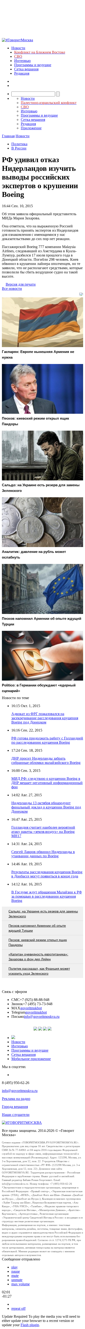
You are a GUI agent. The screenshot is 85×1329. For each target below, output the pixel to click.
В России (18, 148)
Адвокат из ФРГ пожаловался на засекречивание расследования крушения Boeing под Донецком (44, 718)
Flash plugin (30, 1325)
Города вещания (15, 1107)
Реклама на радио (16, 1099)
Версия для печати (21, 284)
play (14, 1267)
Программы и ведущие (32, 65)
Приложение (31, 128)
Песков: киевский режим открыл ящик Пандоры (37, 942)
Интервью (22, 61)
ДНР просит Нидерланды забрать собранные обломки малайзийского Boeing (46, 760)
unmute (16, 1280)
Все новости (12, 289)
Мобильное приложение (31, 1059)
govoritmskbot (31, 1008)
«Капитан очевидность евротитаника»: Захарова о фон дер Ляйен (38, 956)
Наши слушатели (16, 1115)
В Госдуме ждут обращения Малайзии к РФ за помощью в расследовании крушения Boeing (46, 896)
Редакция (21, 73)
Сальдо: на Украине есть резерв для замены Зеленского (43, 913)
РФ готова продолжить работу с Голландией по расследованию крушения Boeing (47, 740)
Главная (8, 136)
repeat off (18, 1308)
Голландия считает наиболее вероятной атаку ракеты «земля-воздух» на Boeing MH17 (43, 831)
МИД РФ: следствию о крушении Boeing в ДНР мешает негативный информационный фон (47, 783)
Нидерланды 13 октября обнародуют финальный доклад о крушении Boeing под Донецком (46, 807)
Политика (19, 144)
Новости (18, 48)
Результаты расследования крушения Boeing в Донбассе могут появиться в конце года (46, 874)
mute (15, 1276)
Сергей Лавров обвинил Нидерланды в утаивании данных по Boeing (43, 854)
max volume (20, 1284)
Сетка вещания (26, 69)
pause (15, 1271)
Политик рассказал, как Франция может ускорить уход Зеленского (39, 971)
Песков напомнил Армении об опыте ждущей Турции (37, 928)
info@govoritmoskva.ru (42, 1017)
